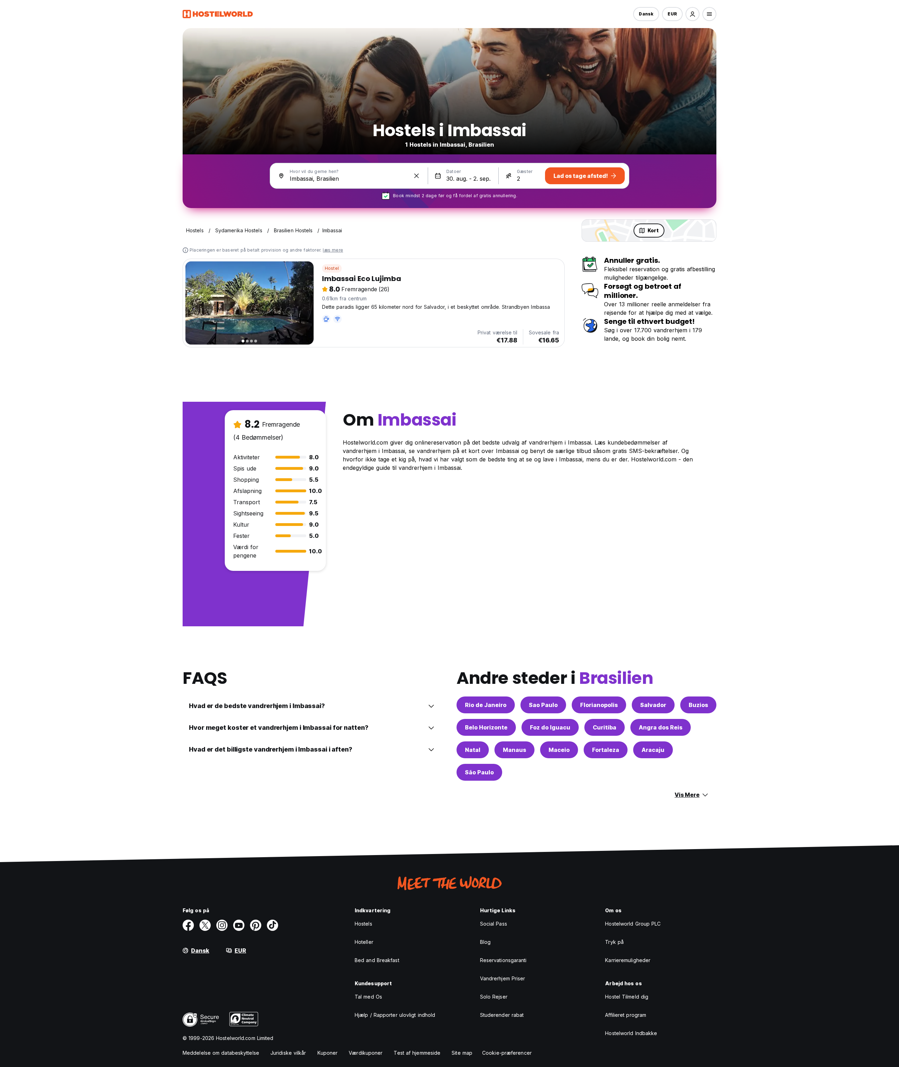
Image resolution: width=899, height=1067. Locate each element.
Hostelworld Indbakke (631, 1033)
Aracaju (653, 749)
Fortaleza (605, 749)
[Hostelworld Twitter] (205, 925)
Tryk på (614, 942)
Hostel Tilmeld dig (626, 997)
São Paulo (479, 772)
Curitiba (604, 727)
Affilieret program (625, 1015)
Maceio (559, 749)
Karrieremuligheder (627, 960)
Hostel (332, 268)
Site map (462, 1053)
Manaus (514, 749)
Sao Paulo (543, 704)
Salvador (653, 704)
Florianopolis (599, 704)
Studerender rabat (502, 1015)
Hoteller (364, 942)
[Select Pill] (692, 14)
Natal (472, 749)
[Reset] (416, 175)
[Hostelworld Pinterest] (255, 925)
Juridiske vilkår (288, 1053)
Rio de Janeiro (485, 704)
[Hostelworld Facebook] (188, 925)
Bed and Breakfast (377, 960)
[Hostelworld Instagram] (222, 925)
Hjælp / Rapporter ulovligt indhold (395, 1015)
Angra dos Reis (660, 727)
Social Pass (493, 924)
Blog (485, 942)
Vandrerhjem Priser (502, 978)
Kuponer (327, 1053)
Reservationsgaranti (503, 960)
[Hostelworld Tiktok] (272, 925)
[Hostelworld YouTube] (238, 925)
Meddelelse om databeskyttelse (221, 1053)
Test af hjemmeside (417, 1053)
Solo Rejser (493, 997)
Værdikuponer (365, 1053)
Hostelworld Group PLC (633, 924)
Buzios (698, 704)
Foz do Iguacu (550, 727)
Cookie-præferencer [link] (507, 1053)
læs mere (333, 250)
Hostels (363, 924)
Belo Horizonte (486, 727)
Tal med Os (368, 997)
